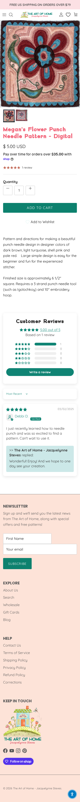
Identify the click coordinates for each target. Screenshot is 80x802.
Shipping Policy (15, 660)
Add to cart (40, 207)
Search (8, 597)
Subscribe (17, 564)
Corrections (12, 682)
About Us (10, 590)
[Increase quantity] (30, 190)
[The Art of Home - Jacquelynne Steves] (37, 14)
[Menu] (4, 14)
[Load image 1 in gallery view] (40, 64)
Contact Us (12, 645)
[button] (23, 344)
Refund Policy (14, 675)
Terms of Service (16, 652)
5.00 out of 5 (50, 329)
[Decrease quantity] (7, 190)
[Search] (13, 14)
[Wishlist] (68, 14)
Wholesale (11, 605)
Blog (6, 619)
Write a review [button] (40, 372)
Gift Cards (11, 612)
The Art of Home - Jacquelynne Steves (37, 788)
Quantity (10, 181)
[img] (16, 409)
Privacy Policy (14, 667)
